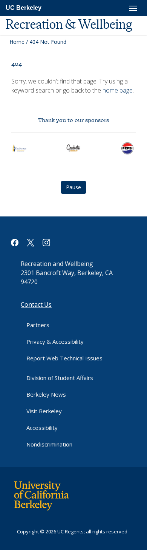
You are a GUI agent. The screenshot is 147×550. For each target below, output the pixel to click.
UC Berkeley (23, 8)
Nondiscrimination (49, 444)
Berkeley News (46, 394)
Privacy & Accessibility (55, 341)
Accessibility (42, 427)
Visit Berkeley (44, 411)
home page (118, 90)
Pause (73, 187)
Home (16, 41)
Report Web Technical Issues (64, 358)
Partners (37, 325)
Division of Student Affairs (59, 378)
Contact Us (36, 304)
